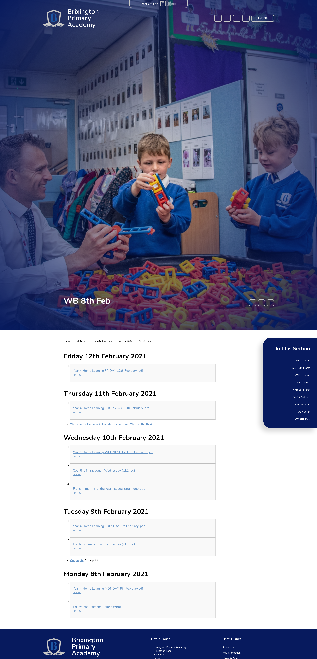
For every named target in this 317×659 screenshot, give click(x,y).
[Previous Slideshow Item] (252, 302)
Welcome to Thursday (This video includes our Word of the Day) (111, 424)
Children (81, 341)
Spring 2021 (125, 341)
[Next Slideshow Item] (270, 302)
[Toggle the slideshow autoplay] (261, 302)
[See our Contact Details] (227, 18)
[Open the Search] (246, 18)
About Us (228, 647)
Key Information (232, 653)
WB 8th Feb (144, 341)
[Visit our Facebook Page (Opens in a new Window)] (218, 18)
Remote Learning (102, 341)
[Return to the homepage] (54, 646)
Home (67, 341)
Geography (77, 560)
